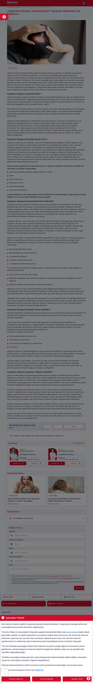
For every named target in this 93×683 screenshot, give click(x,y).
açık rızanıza (72, 632)
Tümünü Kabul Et (16, 679)
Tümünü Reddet (46, 679)
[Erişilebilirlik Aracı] (88, 678)
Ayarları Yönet (77, 679)
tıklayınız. (39, 670)
